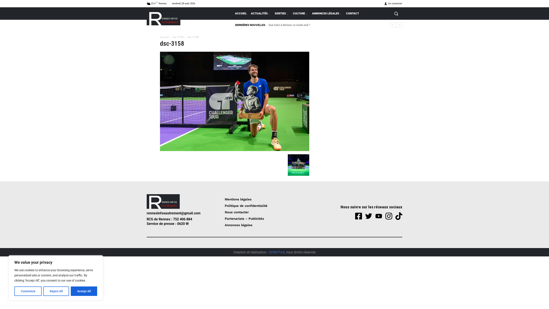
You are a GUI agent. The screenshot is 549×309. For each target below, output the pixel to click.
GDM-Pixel (277, 252)
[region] (56, 277)
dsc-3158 (178, 37)
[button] (396, 13)
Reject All (56, 291)
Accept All (84, 291)
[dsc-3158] (234, 150)
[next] (399, 25)
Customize (28, 291)
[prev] (392, 25)
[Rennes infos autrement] (163, 18)
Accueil (164, 37)
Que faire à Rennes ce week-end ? (289, 25)
